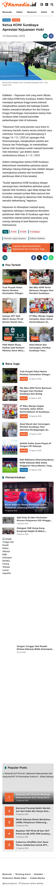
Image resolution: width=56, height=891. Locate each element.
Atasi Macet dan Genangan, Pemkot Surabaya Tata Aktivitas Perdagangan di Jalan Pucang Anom (41, 347)
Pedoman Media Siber (14, 878)
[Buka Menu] (47, 4)
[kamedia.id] (19, 4)
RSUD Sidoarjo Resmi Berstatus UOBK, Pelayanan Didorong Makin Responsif (33, 821)
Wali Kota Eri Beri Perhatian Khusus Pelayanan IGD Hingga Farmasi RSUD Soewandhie (33, 519)
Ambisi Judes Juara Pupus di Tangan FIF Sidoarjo (35, 445)
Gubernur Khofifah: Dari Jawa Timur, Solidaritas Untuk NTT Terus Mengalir (32, 844)
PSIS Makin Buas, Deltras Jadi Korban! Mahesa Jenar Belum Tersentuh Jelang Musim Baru (14, 347)
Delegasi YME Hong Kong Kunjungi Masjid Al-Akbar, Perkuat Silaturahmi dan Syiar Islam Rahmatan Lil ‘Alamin (33, 530)
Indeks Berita (37, 878)
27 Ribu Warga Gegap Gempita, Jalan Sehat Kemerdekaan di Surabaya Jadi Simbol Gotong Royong (41, 319)
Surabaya (16, 20)
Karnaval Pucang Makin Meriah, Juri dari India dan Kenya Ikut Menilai (33, 810)
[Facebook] (33, 257)
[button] (41, 4)
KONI (24, 232)
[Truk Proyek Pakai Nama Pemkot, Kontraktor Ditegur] (14, 277)
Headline (8, 281)
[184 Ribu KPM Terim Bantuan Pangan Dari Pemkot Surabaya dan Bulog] (41, 277)
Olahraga (6, 20)
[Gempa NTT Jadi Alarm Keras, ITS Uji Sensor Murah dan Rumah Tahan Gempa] (14, 305)
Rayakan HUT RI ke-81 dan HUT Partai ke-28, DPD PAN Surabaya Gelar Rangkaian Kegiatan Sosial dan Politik (33, 832)
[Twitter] (39, 257)
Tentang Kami (23, 874)
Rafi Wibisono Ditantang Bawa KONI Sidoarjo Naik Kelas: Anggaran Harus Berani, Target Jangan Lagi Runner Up (37, 464)
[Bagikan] (51, 36)
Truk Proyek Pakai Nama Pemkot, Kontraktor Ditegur (12, 290)
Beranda (7, 874)
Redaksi (38, 874)
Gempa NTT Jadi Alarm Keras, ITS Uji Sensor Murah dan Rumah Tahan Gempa (14, 319)
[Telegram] (45, 257)
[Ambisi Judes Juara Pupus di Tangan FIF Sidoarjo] (9, 447)
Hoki (14, 232)
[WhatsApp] (51, 257)
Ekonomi (35, 281)
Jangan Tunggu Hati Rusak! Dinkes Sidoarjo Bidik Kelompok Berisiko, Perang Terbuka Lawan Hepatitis (34, 648)
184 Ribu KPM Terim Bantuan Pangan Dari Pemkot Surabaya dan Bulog (41, 290)
